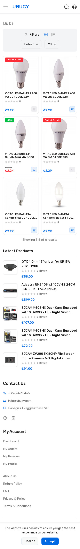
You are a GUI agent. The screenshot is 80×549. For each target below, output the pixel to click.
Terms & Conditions (17, 506)
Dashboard (11, 441)
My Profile (10, 464)
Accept (50, 541)
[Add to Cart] (72, 109)
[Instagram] (13, 417)
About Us (10, 476)
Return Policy (12, 484)
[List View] (53, 34)
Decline (30, 541)
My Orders (10, 449)
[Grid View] (45, 34)
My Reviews (11, 456)
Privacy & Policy (14, 498)
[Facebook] (5, 417)
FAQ (6, 491)
